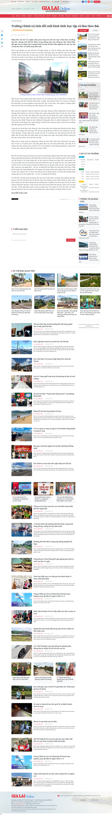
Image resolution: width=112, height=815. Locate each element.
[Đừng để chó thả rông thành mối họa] (21, 417)
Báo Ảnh (22, 1)
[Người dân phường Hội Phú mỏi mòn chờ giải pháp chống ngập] (82, 55)
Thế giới (23, 16)
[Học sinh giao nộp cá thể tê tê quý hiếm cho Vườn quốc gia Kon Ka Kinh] (21, 692)
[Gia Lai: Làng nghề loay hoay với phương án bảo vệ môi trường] (21, 382)
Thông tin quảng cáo (89, 200)
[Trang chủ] (13, 16)
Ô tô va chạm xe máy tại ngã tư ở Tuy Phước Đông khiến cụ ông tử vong (54, 430)
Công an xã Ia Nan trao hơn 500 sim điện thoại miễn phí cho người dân (53, 507)
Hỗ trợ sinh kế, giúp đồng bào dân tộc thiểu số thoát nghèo (94, 95)
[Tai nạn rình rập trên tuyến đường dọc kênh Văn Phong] (43, 669)
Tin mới (95, 30)
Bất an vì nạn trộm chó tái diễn (45, 722)
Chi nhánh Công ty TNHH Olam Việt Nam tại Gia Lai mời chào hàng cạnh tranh (89, 234)
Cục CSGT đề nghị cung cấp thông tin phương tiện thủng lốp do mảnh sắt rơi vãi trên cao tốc (52, 647)
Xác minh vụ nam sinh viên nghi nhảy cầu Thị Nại (52, 463)
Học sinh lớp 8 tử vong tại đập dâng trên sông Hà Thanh (52, 360)
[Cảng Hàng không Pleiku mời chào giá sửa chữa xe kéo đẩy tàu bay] (83, 207)
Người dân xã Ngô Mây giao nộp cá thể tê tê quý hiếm (21, 678)
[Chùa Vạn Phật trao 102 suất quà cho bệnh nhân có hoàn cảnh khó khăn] (21, 582)
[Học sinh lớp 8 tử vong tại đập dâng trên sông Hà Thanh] (21, 365)
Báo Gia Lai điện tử (56, 8)
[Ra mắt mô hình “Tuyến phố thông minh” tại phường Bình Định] (21, 399)
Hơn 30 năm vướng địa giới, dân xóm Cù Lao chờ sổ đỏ (21, 289)
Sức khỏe (61, 16)
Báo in (28, 1)
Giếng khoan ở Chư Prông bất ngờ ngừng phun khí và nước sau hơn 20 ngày (54, 560)
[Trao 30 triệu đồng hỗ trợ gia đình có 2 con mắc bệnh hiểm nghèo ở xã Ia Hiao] (65, 488)
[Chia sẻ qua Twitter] (2, 39)
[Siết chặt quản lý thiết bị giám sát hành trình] (44, 280)
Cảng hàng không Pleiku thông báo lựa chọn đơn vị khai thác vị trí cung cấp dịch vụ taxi (89, 246)
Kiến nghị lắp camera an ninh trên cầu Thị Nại (51, 342)
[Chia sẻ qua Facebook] (2, 31)
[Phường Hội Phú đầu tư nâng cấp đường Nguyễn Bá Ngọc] (21, 547)
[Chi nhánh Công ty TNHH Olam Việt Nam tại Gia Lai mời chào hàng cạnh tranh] (83, 233)
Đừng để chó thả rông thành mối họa (47, 411)
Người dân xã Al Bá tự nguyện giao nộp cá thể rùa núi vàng (88, 130)
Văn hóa (81, 16)
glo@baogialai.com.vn (20, 803)
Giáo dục (54, 16)
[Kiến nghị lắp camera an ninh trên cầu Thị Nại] (21, 347)
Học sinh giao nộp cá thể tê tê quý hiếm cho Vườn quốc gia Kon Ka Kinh (54, 688)
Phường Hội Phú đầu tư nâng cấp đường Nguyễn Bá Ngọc (53, 543)
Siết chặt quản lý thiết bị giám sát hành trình (44, 289)
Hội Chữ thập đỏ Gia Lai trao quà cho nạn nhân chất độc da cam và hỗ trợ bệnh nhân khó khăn (53, 740)
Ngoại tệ (81, 169)
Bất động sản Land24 (91, 324)
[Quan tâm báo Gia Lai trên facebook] (83, 2)
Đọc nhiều (83, 30)
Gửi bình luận (71, 240)
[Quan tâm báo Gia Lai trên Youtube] (89, 2)
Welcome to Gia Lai (46, 1)
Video (14, 1)
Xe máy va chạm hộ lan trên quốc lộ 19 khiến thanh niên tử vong (53, 705)
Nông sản (82, 156)
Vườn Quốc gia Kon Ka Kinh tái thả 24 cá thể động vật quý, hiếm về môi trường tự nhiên (89, 65)
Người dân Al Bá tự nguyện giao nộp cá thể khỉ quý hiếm (94, 105)
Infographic (66, 1)
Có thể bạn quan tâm (24, 271)
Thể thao (99, 16)
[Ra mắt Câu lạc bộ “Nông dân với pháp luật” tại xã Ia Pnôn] (21, 488)
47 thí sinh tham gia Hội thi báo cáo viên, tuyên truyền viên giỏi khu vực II (89, 142)
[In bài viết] (2, 46)
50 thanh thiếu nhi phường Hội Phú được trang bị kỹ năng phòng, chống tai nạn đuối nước (53, 525)
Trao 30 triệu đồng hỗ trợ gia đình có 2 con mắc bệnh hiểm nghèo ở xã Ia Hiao (65, 499)
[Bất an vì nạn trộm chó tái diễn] (21, 727)
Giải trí (88, 16)
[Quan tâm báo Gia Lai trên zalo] (86, 2)
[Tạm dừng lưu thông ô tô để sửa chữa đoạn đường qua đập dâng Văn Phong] (82, 47)
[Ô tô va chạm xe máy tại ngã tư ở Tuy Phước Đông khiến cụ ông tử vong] (21, 434)
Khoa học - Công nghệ (71, 16)
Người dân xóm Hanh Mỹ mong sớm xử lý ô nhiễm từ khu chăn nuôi (54, 630)
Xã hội (93, 16)
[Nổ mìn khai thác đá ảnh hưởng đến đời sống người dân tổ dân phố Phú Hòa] (21, 330)
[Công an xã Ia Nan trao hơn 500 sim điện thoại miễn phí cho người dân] (21, 512)
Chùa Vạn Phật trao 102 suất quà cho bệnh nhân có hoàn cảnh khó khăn (52, 578)
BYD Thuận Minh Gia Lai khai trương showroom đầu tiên (88, 258)
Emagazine (56, 1)
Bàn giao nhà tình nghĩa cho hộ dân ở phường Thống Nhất (53, 447)
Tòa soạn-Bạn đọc (16, 21)
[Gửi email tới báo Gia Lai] (91, 2)
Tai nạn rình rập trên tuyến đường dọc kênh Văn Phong (43, 678)
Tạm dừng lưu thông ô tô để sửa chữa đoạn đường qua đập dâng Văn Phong (94, 47)
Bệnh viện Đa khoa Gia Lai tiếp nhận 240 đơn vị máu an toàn (54, 612)
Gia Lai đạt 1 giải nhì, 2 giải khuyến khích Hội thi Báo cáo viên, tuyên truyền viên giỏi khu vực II (89, 118)
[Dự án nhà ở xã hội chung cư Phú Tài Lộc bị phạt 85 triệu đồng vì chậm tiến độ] (82, 36)
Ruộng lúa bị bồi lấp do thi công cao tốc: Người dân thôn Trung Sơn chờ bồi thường (89, 75)
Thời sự (18, 16)
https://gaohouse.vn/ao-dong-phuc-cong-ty (89, 327)
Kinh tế (48, 16)
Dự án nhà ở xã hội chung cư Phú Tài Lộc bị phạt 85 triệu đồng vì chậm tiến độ (89, 37)
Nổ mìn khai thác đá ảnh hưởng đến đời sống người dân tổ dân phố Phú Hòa (53, 325)
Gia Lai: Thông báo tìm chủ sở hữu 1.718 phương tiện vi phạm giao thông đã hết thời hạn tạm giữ (89, 221)
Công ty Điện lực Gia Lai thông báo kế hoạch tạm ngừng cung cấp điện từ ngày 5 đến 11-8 (52, 757)
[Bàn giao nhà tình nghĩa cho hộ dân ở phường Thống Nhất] (21, 452)
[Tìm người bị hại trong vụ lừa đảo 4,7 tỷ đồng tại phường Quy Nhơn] (43, 488)
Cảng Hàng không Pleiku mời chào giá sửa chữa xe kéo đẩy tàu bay (89, 208)
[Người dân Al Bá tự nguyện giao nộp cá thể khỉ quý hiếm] (65, 669)
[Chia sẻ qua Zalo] (2, 35)
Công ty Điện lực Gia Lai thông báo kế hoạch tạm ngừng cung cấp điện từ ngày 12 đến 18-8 (52, 595)
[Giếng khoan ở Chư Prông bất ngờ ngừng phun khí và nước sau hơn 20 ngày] (21, 565)
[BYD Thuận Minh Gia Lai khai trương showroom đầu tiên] (83, 257)
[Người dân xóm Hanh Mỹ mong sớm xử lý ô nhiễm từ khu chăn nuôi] (21, 634)
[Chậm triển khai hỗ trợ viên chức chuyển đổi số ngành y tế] (21, 779)
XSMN (97, 324)
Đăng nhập (97, 1)
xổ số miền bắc (82, 324)
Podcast (36, 1)
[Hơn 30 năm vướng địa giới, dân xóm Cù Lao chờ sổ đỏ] (21, 280)
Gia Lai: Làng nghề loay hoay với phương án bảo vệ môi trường (54, 377)
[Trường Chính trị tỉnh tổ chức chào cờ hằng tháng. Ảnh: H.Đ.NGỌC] (43, 77)
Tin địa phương (88, 85)
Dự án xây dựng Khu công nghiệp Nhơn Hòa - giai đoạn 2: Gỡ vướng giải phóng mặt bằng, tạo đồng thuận (67, 313)
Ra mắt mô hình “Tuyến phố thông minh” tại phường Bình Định (54, 395)
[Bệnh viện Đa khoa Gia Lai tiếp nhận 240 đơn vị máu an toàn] (21, 617)
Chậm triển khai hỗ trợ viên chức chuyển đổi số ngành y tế (54, 775)
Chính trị (29, 16)
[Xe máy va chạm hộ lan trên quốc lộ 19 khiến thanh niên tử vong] (21, 710)
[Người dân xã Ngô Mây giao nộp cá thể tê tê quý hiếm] (21, 669)
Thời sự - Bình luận (39, 16)
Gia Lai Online (22, 796)
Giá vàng (81, 181)
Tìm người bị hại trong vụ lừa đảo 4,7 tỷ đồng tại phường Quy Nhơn (43, 499)
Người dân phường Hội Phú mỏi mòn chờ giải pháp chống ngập (94, 55)
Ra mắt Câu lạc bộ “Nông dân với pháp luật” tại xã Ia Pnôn (20, 499)
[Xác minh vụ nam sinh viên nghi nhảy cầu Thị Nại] (21, 469)
